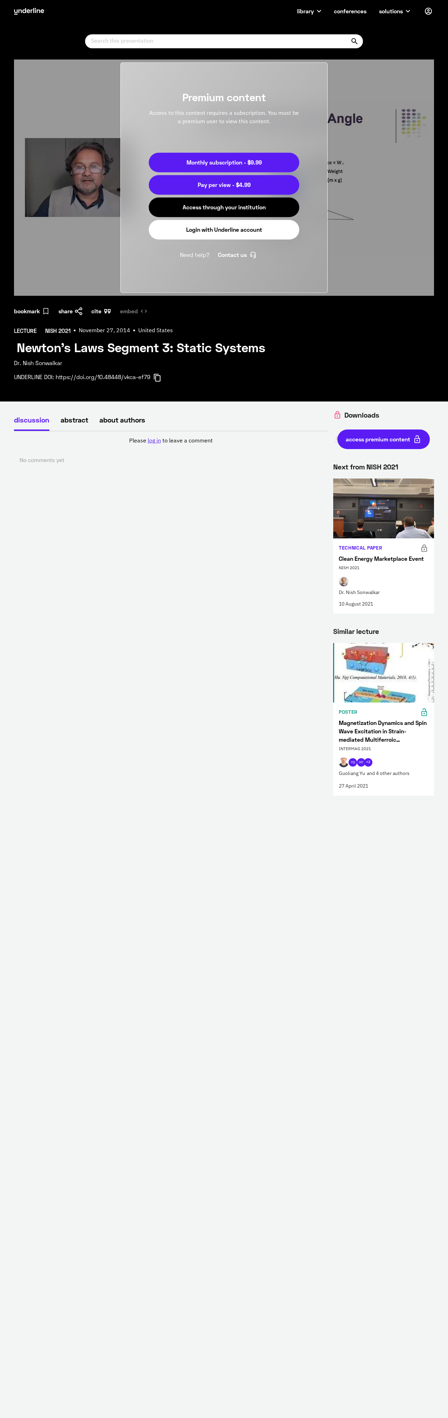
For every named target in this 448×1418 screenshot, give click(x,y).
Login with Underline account (224, 229)
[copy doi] (161, 377)
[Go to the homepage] (29, 11)
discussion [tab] (31, 419)
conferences (350, 11)
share (65, 311)
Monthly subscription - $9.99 (224, 162)
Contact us (232, 254)
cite (96, 311)
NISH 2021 (382, 466)
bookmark (27, 311)
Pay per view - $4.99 (224, 184)
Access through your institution (224, 207)
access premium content (378, 439)
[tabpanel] (171, 450)
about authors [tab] (122, 419)
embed (129, 311)
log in (154, 441)
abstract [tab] (74, 419)
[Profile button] (428, 11)
